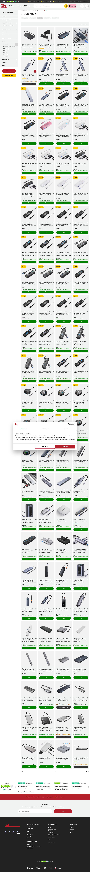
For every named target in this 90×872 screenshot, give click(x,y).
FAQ (27, 838)
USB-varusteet (5, 44)
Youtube (71, 827)
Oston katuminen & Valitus (53, 834)
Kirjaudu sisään (85, 1)
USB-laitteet (5, 51)
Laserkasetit (4, 62)
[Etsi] (66, 6)
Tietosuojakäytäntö (52, 829)
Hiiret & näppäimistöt (6, 20)
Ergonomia (4, 32)
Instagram (72, 831)
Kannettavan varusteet (7, 29)
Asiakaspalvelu (72, 1)
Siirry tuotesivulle (29, 84)
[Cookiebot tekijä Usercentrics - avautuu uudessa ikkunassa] (69, 424)
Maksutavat (50, 836)
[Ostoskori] (86, 6)
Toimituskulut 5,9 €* (58, 1)
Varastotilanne (51, 837)
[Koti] (4, 6)
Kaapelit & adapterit (6, 38)
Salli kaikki (65, 446)
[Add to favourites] (36, 45)
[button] (85, 24)
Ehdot (49, 827)
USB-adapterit (6, 49)
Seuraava (87, 772)
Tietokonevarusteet (6, 35)
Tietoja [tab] (66, 429)
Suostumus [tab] (24, 429)
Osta (29, 54)
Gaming (3, 17)
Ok (63, 811)
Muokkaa (44, 446)
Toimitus (50, 831)
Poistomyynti (9, 75)
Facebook (72, 829)
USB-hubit (5, 53)
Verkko (3, 41)
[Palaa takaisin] (22, 14)
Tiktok (71, 832)
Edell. (22, 772)
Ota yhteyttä (51, 832)
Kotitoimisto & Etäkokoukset (8, 26)
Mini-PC (3, 65)
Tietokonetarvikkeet (7, 12)
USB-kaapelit (5, 55)
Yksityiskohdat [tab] (45, 429)
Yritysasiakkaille (51, 843)
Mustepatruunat (5, 59)
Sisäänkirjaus (29, 836)
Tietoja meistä (78, 1)
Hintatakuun (9, 71)
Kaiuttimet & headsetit (7, 23)
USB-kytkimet (6, 57)
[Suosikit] (82, 6)
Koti (26, 11)
